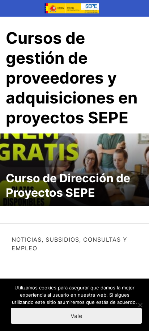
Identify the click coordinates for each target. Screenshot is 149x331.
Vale (76, 315)
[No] (140, 305)
